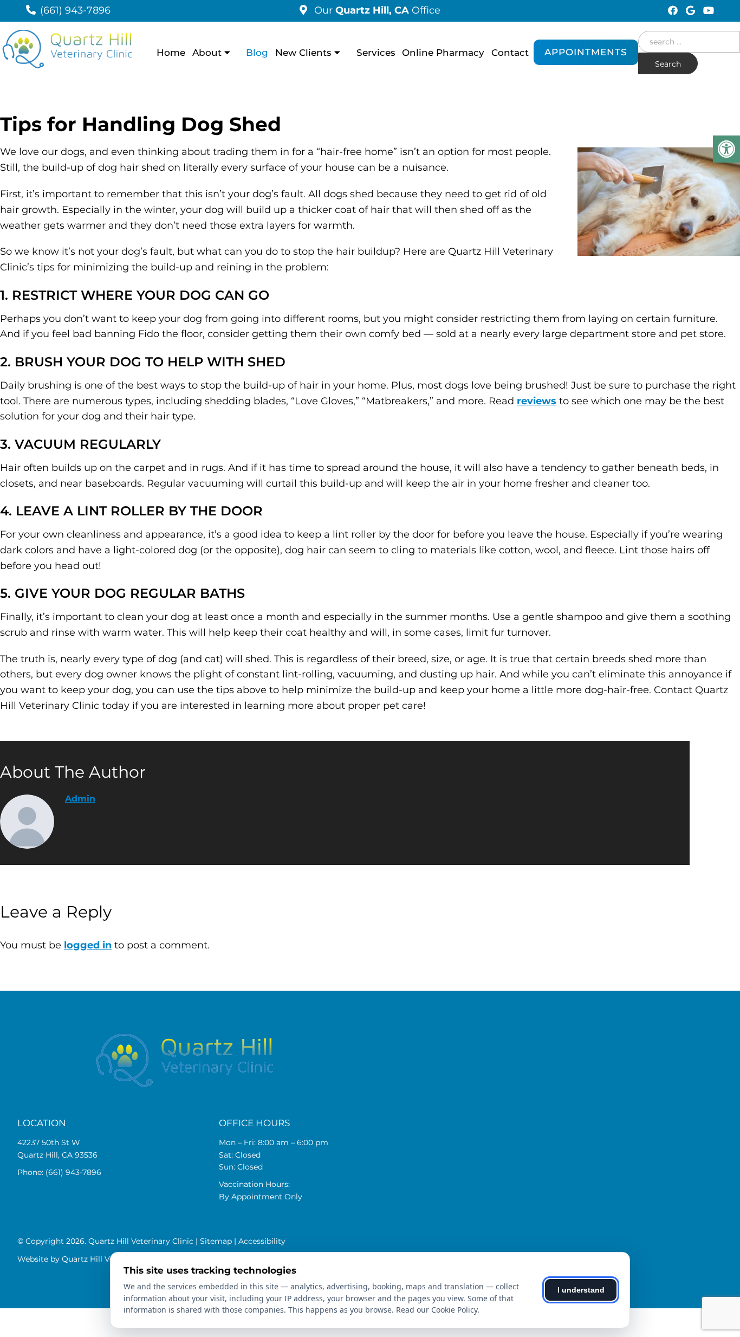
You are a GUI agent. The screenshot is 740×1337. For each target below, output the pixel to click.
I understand (581, 1290)
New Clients (303, 52)
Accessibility (261, 1241)
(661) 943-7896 (75, 10)
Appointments (585, 52)
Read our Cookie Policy (436, 1309)
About (207, 52)
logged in (88, 945)
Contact (510, 52)
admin (80, 798)
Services (375, 52)
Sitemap (216, 1241)
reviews (536, 401)
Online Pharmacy (443, 52)
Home (171, 52)
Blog (257, 52)
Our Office (375, 10)
